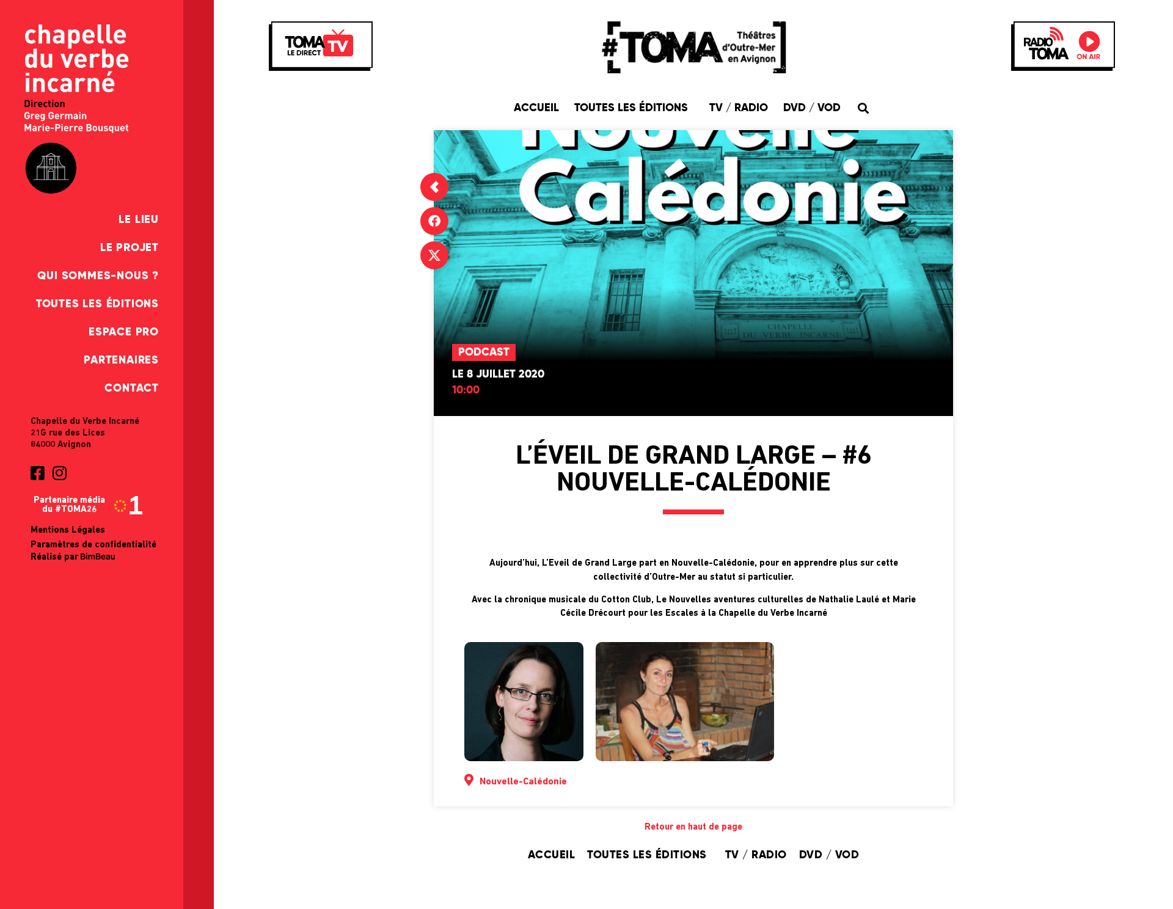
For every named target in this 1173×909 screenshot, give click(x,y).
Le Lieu (139, 219)
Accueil (536, 108)
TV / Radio (738, 108)
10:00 (466, 390)
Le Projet (129, 248)
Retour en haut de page (693, 827)
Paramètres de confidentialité (93, 545)
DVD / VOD (812, 108)
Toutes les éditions (97, 304)
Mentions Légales (68, 530)
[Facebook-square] (37, 473)
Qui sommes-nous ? (98, 276)
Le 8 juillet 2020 (498, 374)
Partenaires (121, 360)
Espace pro (124, 332)
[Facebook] (434, 221)
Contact (131, 388)
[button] (863, 108)
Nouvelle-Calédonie (523, 782)
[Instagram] (59, 473)
